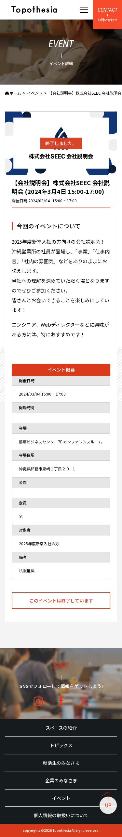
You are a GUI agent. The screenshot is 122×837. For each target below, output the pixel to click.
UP (108, 805)
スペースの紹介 (61, 727)
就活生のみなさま (61, 763)
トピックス (61, 745)
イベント (61, 798)
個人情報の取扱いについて (61, 815)
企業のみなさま (61, 780)
